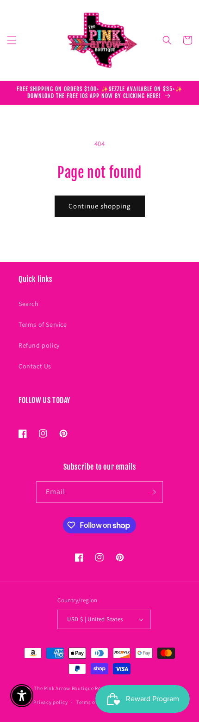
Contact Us (35, 366)
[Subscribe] (152, 492)
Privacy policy (50, 702)
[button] (11, 40)
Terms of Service (43, 324)
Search (29, 304)
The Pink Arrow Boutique (63, 688)
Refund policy (39, 345)
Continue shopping (99, 206)
